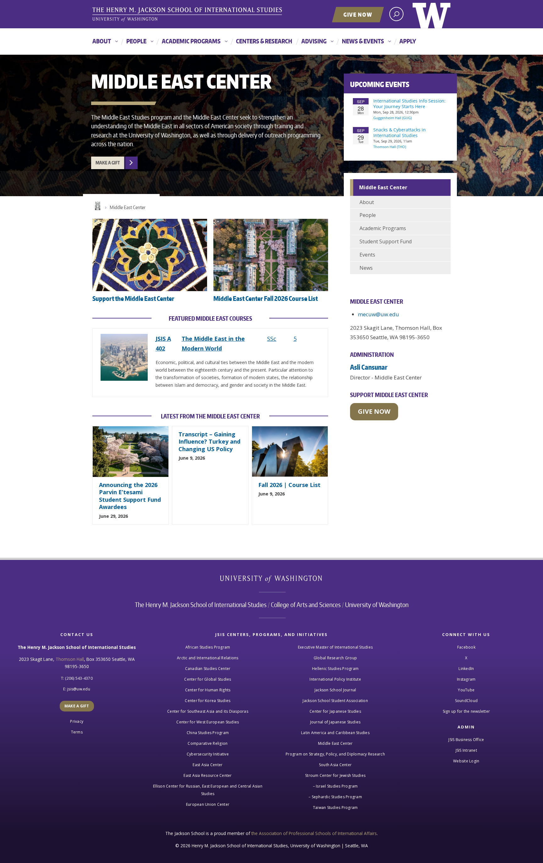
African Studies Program (207, 647)
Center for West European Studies (207, 722)
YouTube (466, 690)
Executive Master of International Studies (335, 647)
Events (367, 254)
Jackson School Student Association (335, 700)
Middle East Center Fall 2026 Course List (265, 298)
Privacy (76, 721)
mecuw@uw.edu (378, 314)
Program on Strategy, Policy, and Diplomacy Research (335, 754)
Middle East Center (127, 207)
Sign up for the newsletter (466, 711)
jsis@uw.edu (78, 689)
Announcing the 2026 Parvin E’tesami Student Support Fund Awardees (130, 496)
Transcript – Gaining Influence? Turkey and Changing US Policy (209, 441)
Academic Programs (191, 41)
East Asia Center (207, 764)
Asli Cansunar (368, 367)
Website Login (466, 761)
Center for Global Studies (207, 679)
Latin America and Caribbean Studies (335, 732)
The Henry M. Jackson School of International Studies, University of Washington (188, 15)
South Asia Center (335, 764)
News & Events (363, 41)
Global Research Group (335, 658)
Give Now (357, 14)
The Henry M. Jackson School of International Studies (200, 604)
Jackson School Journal (335, 690)
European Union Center (207, 804)
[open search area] (396, 14)
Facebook (466, 647)
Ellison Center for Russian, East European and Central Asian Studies (207, 789)
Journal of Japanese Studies (335, 722)
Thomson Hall (70, 659)
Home (97, 206)
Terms (77, 732)
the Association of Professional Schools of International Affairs (314, 833)
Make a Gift (108, 162)
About (101, 41)
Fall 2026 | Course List (289, 485)
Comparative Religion (208, 743)
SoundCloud (466, 700)
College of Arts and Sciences (306, 604)
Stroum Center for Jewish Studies (335, 775)
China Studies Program (208, 732)
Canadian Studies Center (208, 668)
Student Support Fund (385, 241)
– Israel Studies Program (335, 786)
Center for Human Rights (208, 690)
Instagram (466, 679)
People (136, 41)
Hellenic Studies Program (335, 668)
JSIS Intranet (466, 750)
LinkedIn (466, 668)
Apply (407, 41)
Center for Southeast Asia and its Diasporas (207, 711)
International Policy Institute (335, 679)
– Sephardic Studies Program (335, 796)
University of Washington (432, 14)
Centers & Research (264, 41)
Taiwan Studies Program (335, 807)
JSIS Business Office (466, 739)
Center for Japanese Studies (335, 711)
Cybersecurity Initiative (208, 754)
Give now (374, 411)
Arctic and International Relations (208, 658)
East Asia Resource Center (208, 775)
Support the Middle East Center (133, 298)
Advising (313, 41)
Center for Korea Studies (207, 700)
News (366, 267)
